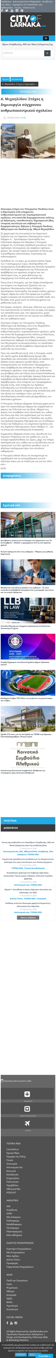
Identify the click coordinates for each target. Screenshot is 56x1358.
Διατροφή (11, 1294)
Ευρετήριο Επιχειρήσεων (18, 1248)
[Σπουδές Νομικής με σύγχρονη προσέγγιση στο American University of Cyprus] (28, 610)
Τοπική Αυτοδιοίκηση (34, 868)
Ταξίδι (9, 1298)
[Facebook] (3, 11)
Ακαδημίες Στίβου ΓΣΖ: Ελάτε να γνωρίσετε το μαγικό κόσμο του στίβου (26, 699)
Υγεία (9, 1284)
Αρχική (5, 79)
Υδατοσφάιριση (14, 1231)
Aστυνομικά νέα (10, 851)
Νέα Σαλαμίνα (13, 1217)
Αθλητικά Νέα (30, 851)
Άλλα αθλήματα (14, 1235)
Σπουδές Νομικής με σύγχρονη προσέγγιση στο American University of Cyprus (25, 627)
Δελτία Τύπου (16, 898)
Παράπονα (6, 1)
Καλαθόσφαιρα (14, 1224)
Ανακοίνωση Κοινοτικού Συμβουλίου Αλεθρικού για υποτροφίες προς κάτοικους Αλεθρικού (23, 771)
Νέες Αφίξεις (12, 1255)
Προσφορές (12, 1263)
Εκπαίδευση (17, 79)
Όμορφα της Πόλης (16, 1156)
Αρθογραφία (7, 7)
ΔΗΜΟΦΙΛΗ (11, 828)
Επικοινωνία (29, 7)
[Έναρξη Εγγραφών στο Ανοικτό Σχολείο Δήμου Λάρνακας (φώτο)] (28, 646)
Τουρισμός (41, 898)
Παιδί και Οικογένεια (17, 1280)
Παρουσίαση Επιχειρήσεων (20, 1266)
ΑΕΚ (21, 851)
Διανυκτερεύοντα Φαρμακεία (27, 1)
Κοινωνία (11, 1170)
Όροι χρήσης (35, 1355)
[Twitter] (7, 11)
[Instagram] (18, 11)
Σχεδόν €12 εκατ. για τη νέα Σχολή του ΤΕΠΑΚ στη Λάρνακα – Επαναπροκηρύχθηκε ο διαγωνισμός (26, 735)
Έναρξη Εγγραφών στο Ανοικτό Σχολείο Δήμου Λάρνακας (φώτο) (25, 663)
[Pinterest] (23, 11)
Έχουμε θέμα (12, 1152)
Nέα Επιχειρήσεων (15, 1252)
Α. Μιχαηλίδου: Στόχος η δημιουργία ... (19, 84)
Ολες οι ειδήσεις (28, 917)
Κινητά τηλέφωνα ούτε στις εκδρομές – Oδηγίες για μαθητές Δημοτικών (27, 552)
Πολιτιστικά (12, 1181)
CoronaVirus (12, 1149)
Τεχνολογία (12, 1305)
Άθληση (10, 1291)
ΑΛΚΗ (9, 1213)
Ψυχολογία (12, 1287)
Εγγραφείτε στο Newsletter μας (27, 4)
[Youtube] (13, 11)
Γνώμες (17, 7)
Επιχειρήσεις (12, 1178)
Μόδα (9, 1302)
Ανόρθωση (43, 851)
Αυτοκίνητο (12, 1309)
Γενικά (9, 1160)
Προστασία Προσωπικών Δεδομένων (24, 1334)
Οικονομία (11, 1163)
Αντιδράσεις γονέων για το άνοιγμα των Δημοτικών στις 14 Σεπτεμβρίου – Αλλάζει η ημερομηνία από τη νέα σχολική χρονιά (26, 542)
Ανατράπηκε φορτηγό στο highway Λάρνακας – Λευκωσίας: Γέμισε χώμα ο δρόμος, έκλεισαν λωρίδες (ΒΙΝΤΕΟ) (28, 875)
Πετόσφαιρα (12, 1227)
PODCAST (11, 1192)
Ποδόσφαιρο (12, 1220)
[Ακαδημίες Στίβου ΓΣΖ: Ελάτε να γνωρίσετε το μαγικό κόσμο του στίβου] (28, 682)
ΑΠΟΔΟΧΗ (21, 1355)
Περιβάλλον (12, 1185)
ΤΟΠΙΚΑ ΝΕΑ (33, 854)
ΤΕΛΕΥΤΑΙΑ (10, 820)
